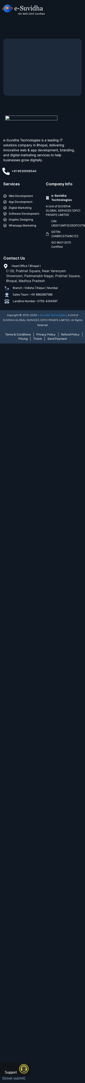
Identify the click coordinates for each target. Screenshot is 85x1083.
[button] (76, 11)
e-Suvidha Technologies (52, 315)
